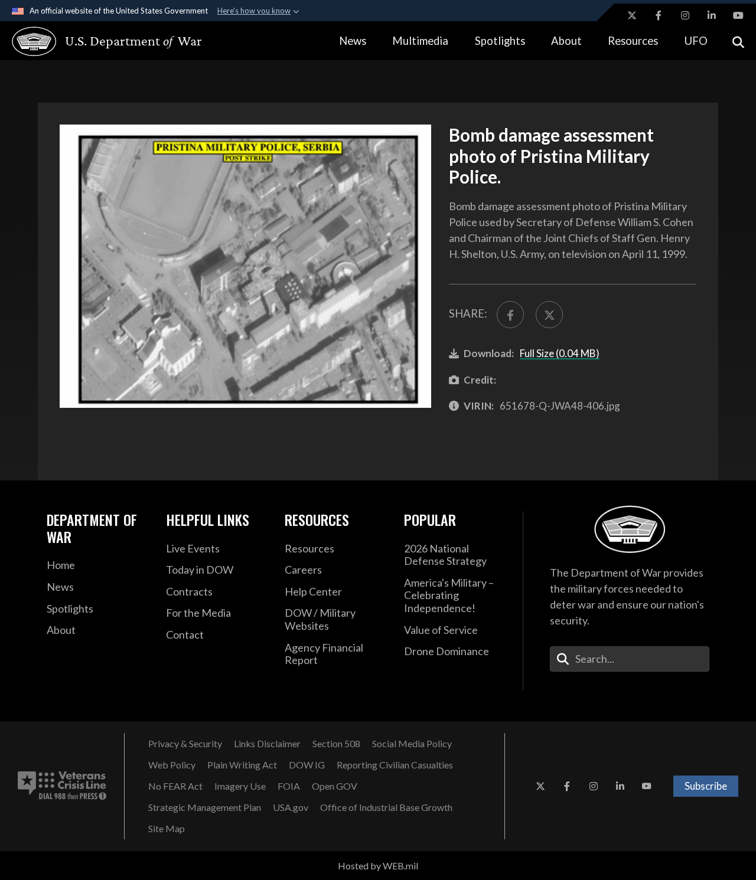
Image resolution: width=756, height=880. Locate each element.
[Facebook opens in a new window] (658, 15)
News (352, 40)
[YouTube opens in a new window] (738, 15)
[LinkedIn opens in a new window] (712, 15)
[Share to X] (549, 314)
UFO (696, 40)
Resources (633, 40)
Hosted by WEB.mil (378, 865)
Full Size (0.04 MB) (559, 353)
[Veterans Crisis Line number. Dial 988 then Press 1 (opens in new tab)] (62, 786)
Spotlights (500, 40)
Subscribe (706, 786)
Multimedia (420, 40)
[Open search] (738, 41)
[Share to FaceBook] (510, 314)
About (566, 40)
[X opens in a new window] (632, 15)
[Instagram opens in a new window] (685, 15)
